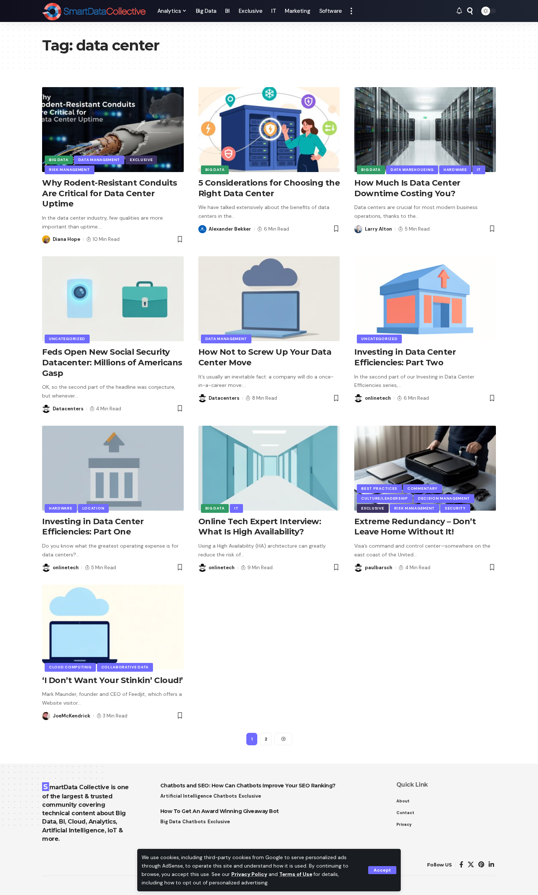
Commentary (422, 488)
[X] (471, 864)
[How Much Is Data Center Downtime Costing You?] (425, 129)
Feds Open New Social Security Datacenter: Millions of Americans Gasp (112, 362)
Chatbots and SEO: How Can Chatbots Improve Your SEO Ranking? (248, 785)
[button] (382, 870)
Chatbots (225, 796)
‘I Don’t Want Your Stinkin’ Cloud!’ (112, 680)
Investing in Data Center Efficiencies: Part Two (405, 357)
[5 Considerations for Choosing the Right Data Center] (269, 129)
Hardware (455, 169)
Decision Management (444, 498)
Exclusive (141, 159)
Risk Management (69, 169)
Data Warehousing (412, 169)
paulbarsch (378, 567)
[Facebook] (461, 864)
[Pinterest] (481, 864)
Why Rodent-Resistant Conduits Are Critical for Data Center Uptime (109, 193)
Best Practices (379, 488)
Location (93, 508)
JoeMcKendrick (71, 716)
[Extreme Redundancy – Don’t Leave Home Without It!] (425, 468)
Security (455, 508)
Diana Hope (66, 239)
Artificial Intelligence (186, 796)
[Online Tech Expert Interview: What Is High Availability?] (269, 468)
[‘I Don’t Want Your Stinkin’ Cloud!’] (113, 627)
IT (479, 169)
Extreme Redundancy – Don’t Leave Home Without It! (415, 527)
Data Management (99, 159)
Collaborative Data (125, 667)
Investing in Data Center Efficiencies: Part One (92, 527)
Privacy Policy (249, 874)
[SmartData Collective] (94, 11)
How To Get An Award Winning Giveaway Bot (219, 811)
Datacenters (68, 409)
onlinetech (378, 398)
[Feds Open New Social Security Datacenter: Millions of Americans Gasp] (113, 298)
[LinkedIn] (491, 864)
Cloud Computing (70, 667)
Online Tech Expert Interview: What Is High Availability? (259, 527)
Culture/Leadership (384, 498)
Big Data (58, 159)
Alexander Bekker (230, 229)
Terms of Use (295, 874)
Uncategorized (67, 338)
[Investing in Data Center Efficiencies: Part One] (113, 468)
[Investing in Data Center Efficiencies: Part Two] (425, 298)
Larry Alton (378, 229)
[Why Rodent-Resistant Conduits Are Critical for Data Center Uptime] (113, 129)
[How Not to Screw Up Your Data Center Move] (269, 298)
